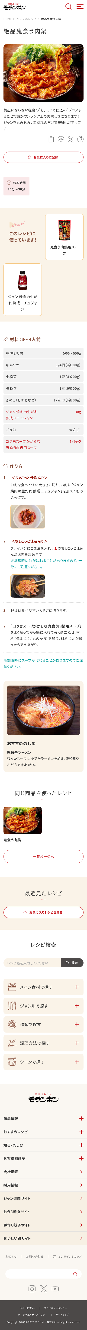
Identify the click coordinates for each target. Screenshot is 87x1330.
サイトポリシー (28, 1308)
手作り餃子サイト (17, 1225)
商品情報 (10, 1118)
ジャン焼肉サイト (17, 1198)
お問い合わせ (35, 1256)
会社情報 (10, 1171)
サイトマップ (62, 1314)
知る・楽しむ (13, 1145)
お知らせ (11, 1256)
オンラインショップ (70, 1256)
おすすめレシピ (15, 1131)
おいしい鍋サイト (17, 1238)
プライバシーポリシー (55, 1308)
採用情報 (10, 1185)
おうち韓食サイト (16, 1211)
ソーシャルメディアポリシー (32, 1314)
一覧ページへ (44, 856)
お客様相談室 (14, 1158)
